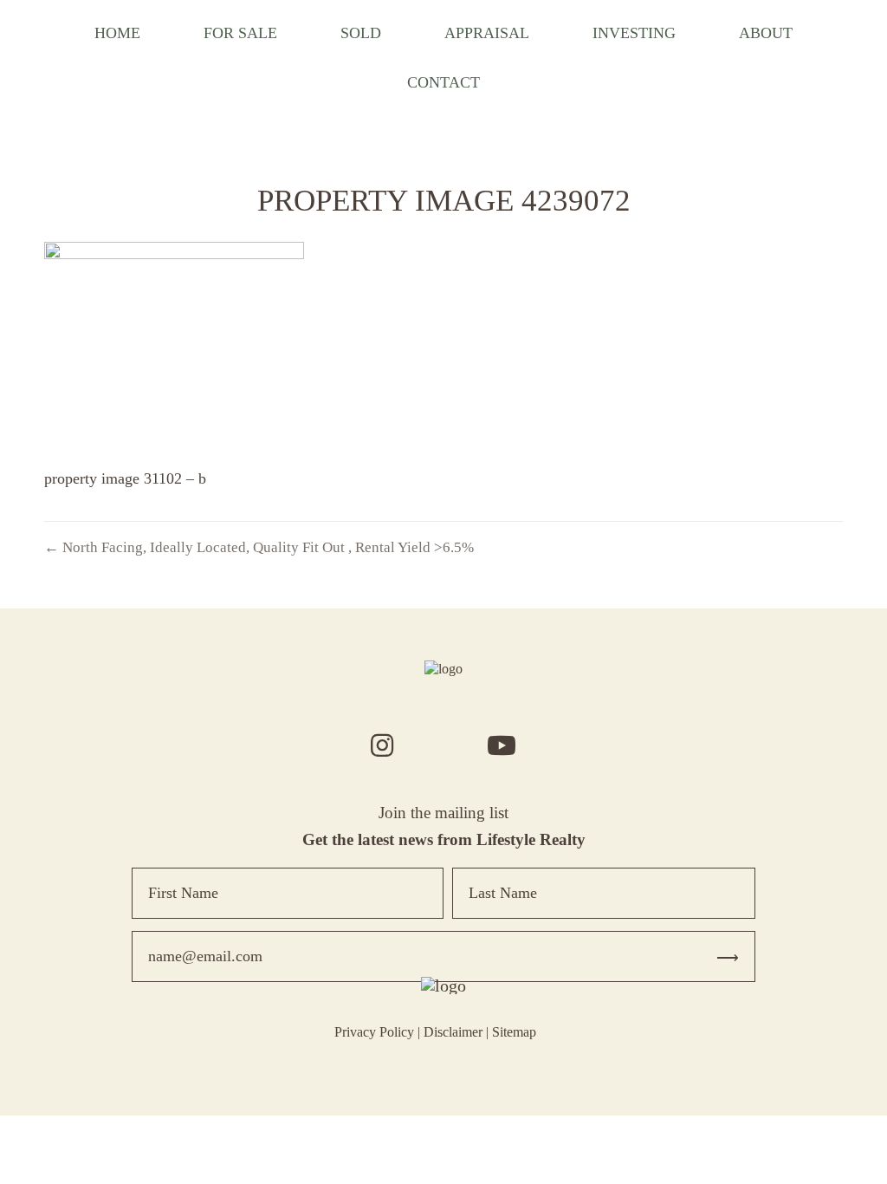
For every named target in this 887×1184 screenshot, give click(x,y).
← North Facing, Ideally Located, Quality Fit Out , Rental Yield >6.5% (259, 547)
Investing (634, 33)
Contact (443, 82)
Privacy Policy (374, 1032)
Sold (360, 33)
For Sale (240, 33)
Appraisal (486, 33)
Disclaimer (453, 1032)
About (766, 33)
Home (117, 33)
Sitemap (514, 1032)
